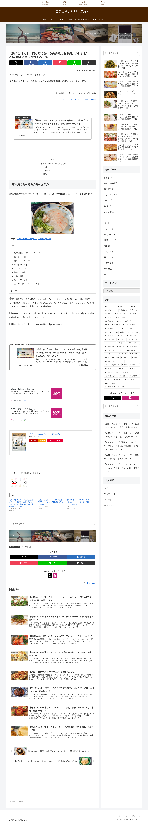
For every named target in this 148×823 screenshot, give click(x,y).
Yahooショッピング (55, 440)
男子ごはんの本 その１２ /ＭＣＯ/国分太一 (47, 434)
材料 (47, 167)
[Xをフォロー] (50, 575)
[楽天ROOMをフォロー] (55, 575)
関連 (45, 174)
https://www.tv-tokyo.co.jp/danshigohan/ (34, 239)
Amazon (42, 440)
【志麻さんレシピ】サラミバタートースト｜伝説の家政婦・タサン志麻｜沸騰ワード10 (121, 467)
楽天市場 (33, 440)
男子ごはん (26, 547)
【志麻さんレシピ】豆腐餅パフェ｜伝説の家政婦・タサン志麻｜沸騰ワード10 (121, 435)
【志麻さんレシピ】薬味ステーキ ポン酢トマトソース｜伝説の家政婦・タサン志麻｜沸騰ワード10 (121, 445)
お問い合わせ (135, 816)
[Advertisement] (52, 784)
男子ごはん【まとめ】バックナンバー (79, 99)
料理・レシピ (15, 547)
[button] (89, 62)
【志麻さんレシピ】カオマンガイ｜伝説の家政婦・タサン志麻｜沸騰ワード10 (121, 426)
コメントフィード (112, 500)
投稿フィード (110, 494)
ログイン (108, 488)
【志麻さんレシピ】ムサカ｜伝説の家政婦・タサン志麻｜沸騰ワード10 (121, 457)
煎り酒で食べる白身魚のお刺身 (53, 164)
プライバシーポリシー (121, 816)
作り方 (47, 171)
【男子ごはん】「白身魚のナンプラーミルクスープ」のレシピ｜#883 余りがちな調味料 (79, 502)
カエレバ (37, 436)
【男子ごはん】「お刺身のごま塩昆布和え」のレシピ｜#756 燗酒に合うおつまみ (50, 502)
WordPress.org (110, 505)
